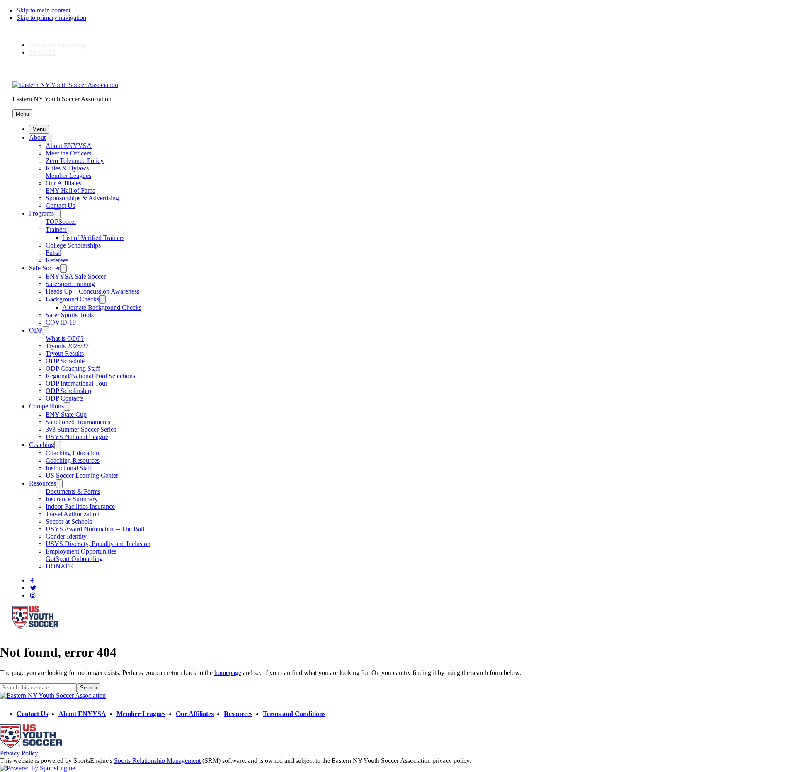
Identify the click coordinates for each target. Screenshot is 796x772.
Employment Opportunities (81, 551)
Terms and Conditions (294, 713)
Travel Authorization (73, 513)
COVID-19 (61, 322)
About (37, 137)
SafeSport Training (70, 283)
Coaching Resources (73, 460)
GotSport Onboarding (57, 45)
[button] (22, 113)
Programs (41, 213)
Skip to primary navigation (51, 17)
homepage (227, 672)
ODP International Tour (76, 383)
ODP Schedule (65, 360)
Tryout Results (65, 353)
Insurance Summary (72, 499)
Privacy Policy (19, 753)
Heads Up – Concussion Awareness (92, 291)
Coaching (41, 444)
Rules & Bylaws (67, 168)
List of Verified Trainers (93, 237)
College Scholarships (73, 245)
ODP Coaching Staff (73, 368)
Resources (42, 483)
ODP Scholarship (68, 390)
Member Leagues (68, 175)
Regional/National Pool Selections (90, 375)
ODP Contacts (64, 398)
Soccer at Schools (69, 521)
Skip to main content (43, 10)
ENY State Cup (66, 414)
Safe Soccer (44, 268)
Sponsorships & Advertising (82, 197)
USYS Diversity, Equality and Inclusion (98, 543)
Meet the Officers (68, 153)
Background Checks (72, 299)
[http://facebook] (32, 581)
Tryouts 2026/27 (67, 346)
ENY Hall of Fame (70, 190)
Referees (57, 260)
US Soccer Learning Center (82, 475)
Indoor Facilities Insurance (80, 506)
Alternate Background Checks (101, 307)
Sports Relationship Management (157, 760)
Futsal (53, 252)
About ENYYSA (69, 145)
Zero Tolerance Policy (75, 160)
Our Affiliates (63, 183)
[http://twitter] (33, 588)
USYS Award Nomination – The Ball (95, 528)
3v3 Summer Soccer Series (81, 429)
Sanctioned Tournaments (78, 421)
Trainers (56, 229)
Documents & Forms (73, 491)
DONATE (42, 52)
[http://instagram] (32, 595)
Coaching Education (72, 452)
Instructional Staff (69, 467)
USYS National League (77, 436)
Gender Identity (66, 536)
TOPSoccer (61, 221)
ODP (36, 330)
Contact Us (60, 205)
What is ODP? (65, 338)
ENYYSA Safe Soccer (76, 276)
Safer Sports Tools (70, 314)
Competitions (46, 406)
